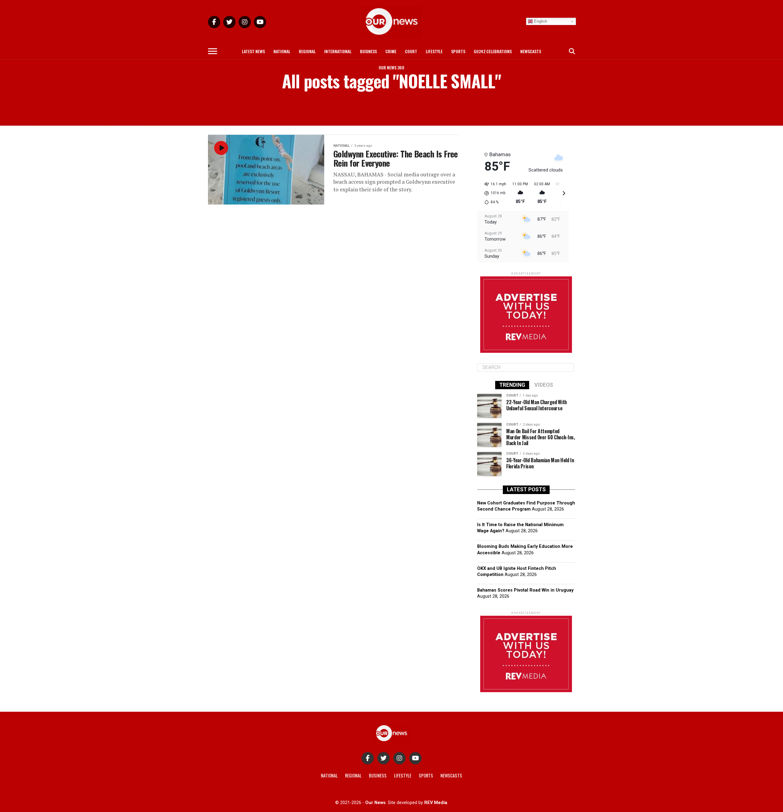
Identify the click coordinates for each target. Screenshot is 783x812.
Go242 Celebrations (493, 51)
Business (368, 51)
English (540, 21)
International (337, 51)
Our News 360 (391, 67)
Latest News (253, 51)
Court (411, 51)
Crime (390, 51)
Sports (458, 51)
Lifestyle (434, 51)
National (281, 51)
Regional (307, 51)
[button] (493, 193)
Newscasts (530, 51)
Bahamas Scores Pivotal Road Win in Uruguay (525, 590)
